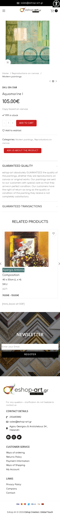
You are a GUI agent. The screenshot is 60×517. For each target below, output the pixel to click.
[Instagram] (14, 437)
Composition (10, 275)
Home (5, 73)
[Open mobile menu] (4, 11)
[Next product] (56, 81)
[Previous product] (50, 81)
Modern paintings (12, 76)
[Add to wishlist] (53, 233)
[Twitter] (19, 437)
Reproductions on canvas (26, 73)
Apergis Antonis (13, 270)
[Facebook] (8, 437)
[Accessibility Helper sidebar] (56, 3)
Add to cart (26, 123)
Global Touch (46, 512)
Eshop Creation (32, 512)
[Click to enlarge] (8, 62)
